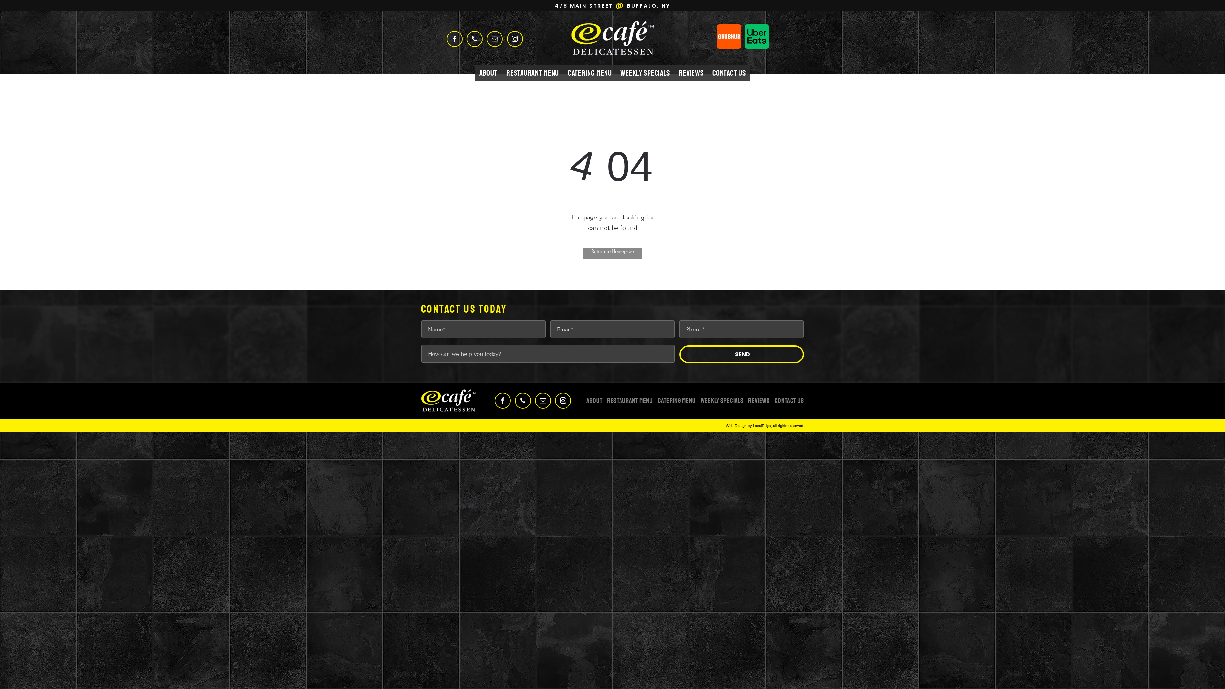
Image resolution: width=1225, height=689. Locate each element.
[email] (495, 39)
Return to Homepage (612, 251)
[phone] (475, 39)
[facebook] (455, 39)
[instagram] (515, 39)
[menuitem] (488, 73)
